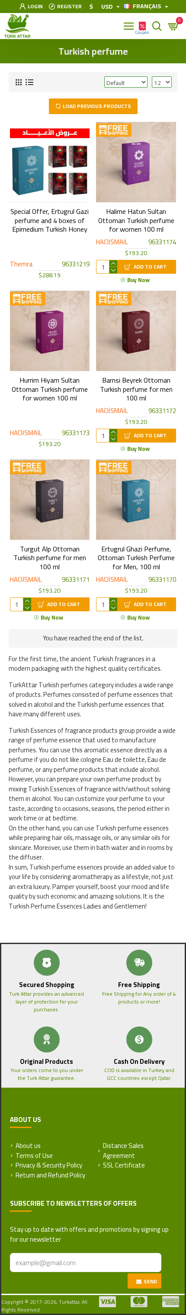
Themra (21, 264)
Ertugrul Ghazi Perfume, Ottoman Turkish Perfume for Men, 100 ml (136, 557)
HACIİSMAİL (112, 242)
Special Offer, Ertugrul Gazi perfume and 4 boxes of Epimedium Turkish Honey (49, 220)
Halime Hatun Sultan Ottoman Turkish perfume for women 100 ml (136, 220)
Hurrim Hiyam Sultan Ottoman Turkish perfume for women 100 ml (50, 389)
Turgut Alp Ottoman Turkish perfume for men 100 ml (49, 557)
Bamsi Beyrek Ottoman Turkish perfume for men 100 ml (136, 389)
